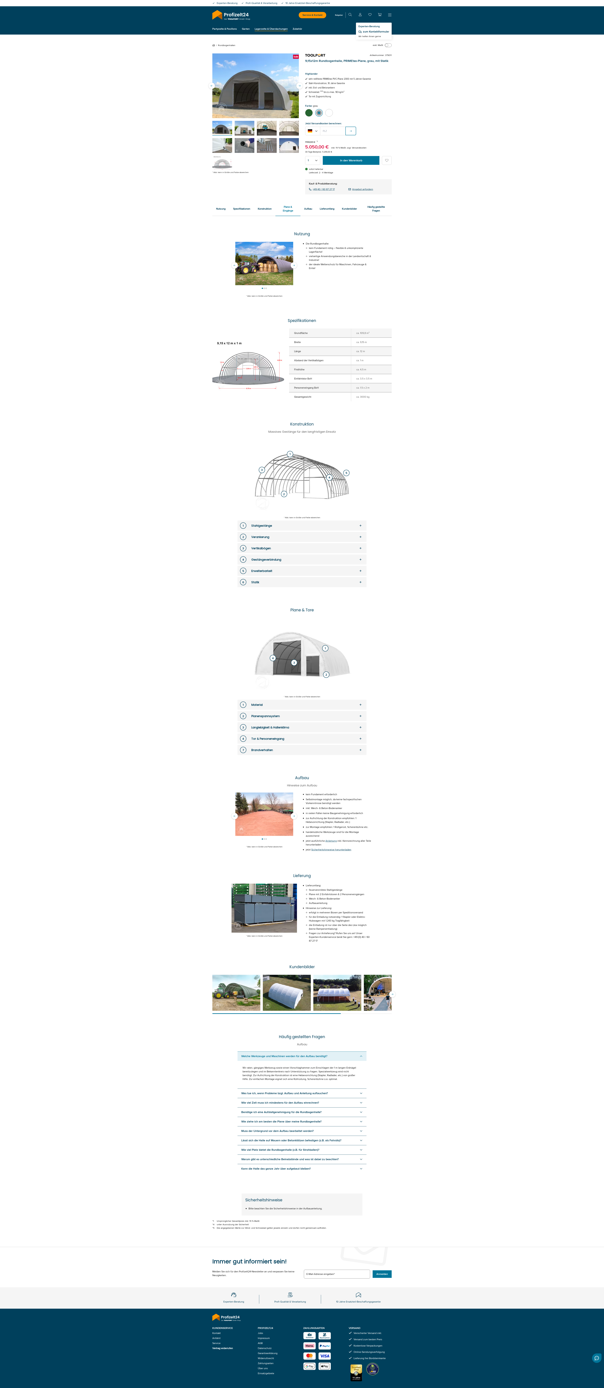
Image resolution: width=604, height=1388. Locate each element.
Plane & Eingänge (288, 208)
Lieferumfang (327, 209)
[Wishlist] (370, 15)
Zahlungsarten (266, 1363)
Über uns (263, 1368)
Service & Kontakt (312, 15)
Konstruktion (265, 209)
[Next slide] (299, 86)
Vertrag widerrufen (222, 1348)
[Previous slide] (212, 86)
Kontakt (216, 1333)
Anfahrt (216, 1338)
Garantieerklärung (267, 1353)
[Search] (350, 15)
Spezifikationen (241, 209)
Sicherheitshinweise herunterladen (331, 849)
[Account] (360, 15)
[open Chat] (596, 1358)
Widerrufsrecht (266, 1358)
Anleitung (331, 841)
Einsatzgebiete (266, 1373)
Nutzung (221, 209)
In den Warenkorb (351, 160)
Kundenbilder (349, 209)
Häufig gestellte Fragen (376, 208)
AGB (260, 1343)
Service (216, 1343)
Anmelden (382, 1274)
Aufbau (308, 209)
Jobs (260, 1333)
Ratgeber (339, 15)
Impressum (264, 1338)
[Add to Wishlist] (387, 160)
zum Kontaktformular (376, 32)
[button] (380, 14)
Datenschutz (265, 1348)
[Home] (214, 45)
